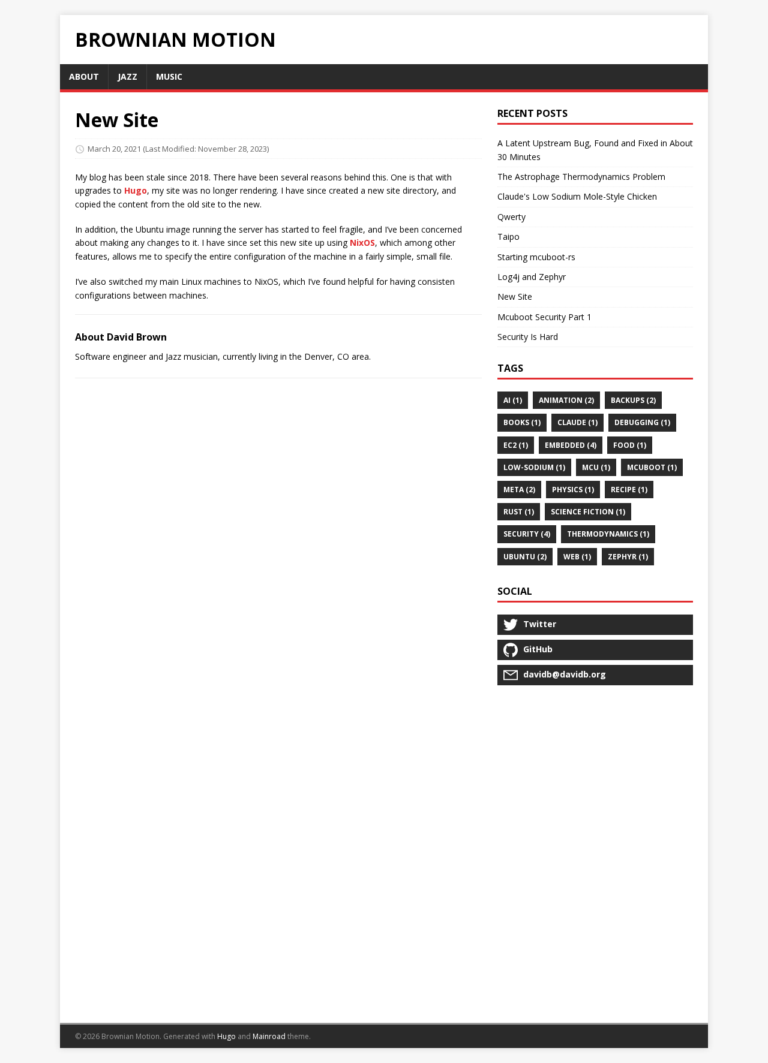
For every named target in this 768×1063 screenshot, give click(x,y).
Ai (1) (512, 400)
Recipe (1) (629, 489)
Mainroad (269, 1036)
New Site (514, 296)
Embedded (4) (570, 445)
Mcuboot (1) (652, 467)
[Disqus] (278, 543)
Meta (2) (519, 489)
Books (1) (522, 422)
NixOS (362, 242)
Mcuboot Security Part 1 (544, 317)
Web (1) (577, 557)
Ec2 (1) (515, 445)
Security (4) (526, 534)
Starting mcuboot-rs (536, 257)
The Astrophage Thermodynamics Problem (581, 176)
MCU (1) (596, 467)
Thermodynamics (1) (608, 534)
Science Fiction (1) (588, 512)
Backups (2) (633, 400)
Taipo (508, 236)
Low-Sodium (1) (534, 467)
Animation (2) (566, 400)
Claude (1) (577, 422)
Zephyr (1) (628, 557)
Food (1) (629, 445)
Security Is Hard (527, 336)
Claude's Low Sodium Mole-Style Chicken (577, 196)
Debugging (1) (642, 422)
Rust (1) (518, 512)
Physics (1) (573, 489)
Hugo (135, 190)
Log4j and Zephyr (531, 276)
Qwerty (511, 216)
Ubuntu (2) (525, 557)
